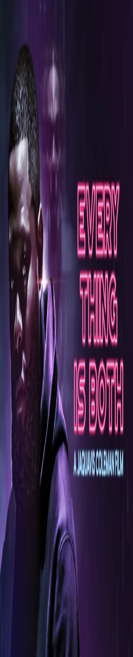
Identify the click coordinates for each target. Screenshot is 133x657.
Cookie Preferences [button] (19, 593)
